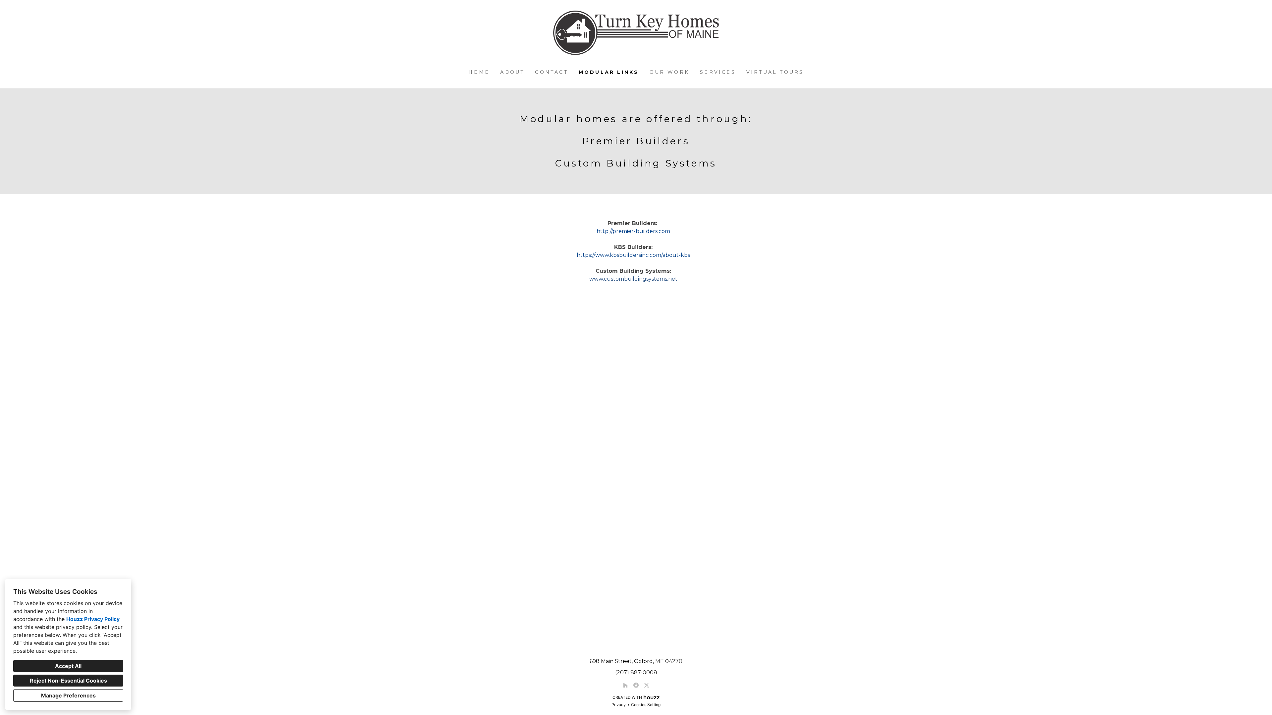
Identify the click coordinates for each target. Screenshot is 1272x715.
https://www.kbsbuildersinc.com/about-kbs (633, 255)
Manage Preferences (68, 695)
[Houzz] (625, 685)
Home (479, 72)
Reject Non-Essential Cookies (68, 680)
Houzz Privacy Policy (93, 619)
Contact (551, 72)
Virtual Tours (775, 72)
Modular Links (609, 72)
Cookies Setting (646, 704)
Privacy (618, 704)
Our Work (670, 72)
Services (718, 72)
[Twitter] (646, 685)
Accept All (68, 666)
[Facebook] (636, 685)
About (512, 72)
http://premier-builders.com (633, 231)
